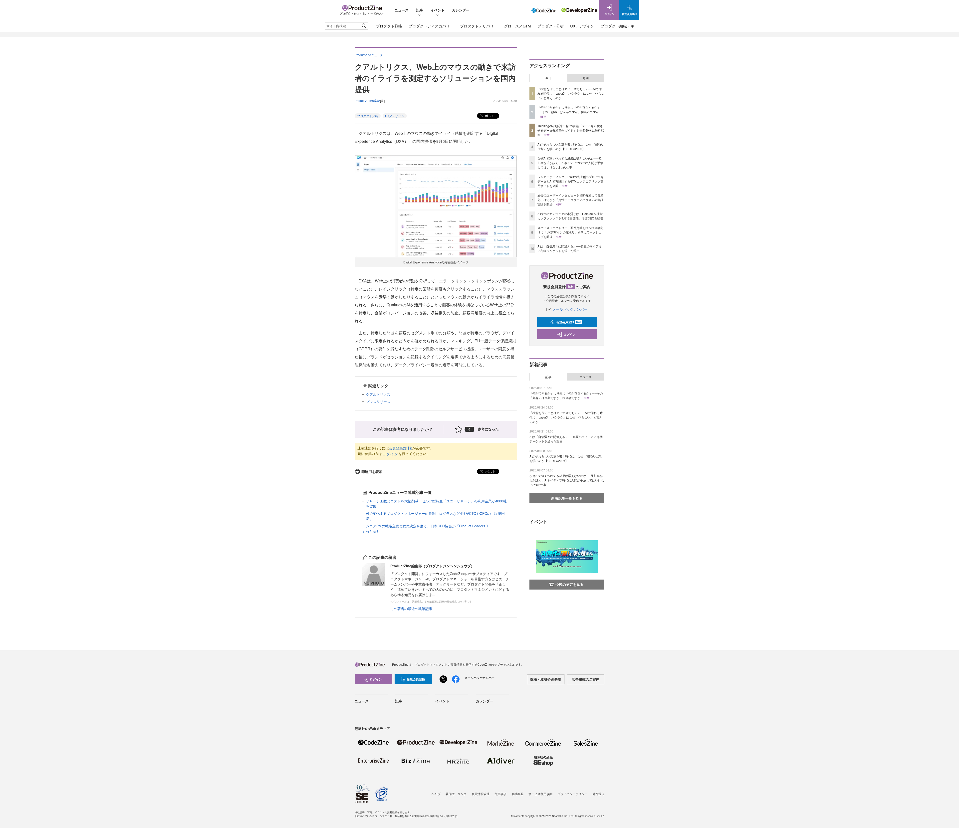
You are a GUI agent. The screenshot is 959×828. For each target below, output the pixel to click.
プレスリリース (378, 401)
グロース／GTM (517, 25)
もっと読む (371, 531)
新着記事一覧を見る (567, 498)
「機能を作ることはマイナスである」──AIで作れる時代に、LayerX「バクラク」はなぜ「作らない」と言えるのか (570, 93)
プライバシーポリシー (572, 794)
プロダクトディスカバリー (431, 25)
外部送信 (598, 794)
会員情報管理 (480, 794)
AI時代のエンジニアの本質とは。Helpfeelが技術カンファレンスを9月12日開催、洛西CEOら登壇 (570, 215)
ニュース (402, 9)
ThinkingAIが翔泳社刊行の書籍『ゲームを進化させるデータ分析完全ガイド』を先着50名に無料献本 (570, 130)
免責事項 (500, 794)
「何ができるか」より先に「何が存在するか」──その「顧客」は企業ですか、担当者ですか (568, 109)
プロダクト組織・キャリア (623, 25)
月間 (586, 78)
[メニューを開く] (330, 10)
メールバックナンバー (569, 309)
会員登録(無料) (400, 447)
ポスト (489, 115)
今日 (548, 78)
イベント (438, 9)
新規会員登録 (568, 322)
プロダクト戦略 (389, 25)
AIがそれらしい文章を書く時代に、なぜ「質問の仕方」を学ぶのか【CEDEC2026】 (570, 146)
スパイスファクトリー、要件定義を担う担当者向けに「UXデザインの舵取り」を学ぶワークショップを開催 (570, 232)
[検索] (364, 25)
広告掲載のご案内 (586, 679)
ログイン (390, 454)
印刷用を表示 (371, 471)
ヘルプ (436, 794)
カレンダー (461, 9)
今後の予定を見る (569, 584)
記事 (419, 9)
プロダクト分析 (550, 25)
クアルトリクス (378, 394)
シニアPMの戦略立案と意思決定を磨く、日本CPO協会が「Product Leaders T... (428, 525)
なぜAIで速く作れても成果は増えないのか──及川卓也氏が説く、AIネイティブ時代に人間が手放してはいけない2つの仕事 (570, 162)
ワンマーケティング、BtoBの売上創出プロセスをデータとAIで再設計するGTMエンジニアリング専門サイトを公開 (570, 181)
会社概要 (517, 794)
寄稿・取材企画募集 (545, 679)
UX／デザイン (582, 25)
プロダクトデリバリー (478, 25)
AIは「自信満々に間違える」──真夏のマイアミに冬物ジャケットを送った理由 (569, 248)
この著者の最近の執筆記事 (411, 608)
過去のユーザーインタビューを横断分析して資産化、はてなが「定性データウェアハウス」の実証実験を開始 (570, 199)
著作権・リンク (456, 794)
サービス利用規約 (540, 794)
